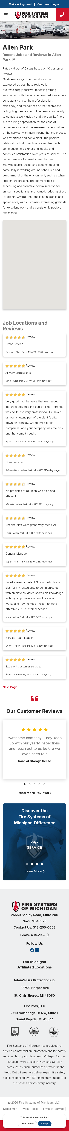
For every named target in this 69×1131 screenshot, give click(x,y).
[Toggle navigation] (5, 14)
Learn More (33, 871)
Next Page (10, 687)
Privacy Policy (29, 1109)
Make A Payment (20, 4)
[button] (24, 784)
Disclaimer (10, 1109)
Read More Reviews (34, 793)
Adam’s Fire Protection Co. (34, 980)
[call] (62, 14)
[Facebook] (32, 950)
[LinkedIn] (37, 950)
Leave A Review (33, 935)
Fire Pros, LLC (34, 1006)
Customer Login (48, 4)
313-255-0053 (44, 927)
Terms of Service (52, 1109)
